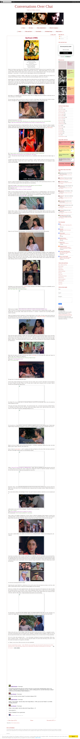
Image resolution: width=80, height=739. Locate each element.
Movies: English (61, 114)
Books (19, 31)
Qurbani (24, 646)
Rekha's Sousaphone (61, 279)
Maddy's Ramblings (61, 271)
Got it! (73, 736)
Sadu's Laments (61, 126)
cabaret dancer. (50, 127)
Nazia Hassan (20, 646)
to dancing (25, 286)
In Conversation (61, 112)
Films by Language (54, 27)
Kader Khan (10, 646)
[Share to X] (16, 648)
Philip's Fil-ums (61, 277)
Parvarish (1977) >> (51, 720)
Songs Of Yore (62, 242)
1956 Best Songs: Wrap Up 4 (64, 243)
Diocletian (61, 210)
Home (23, 27)
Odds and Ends (28, 31)
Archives (59, 107)
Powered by (63, 56)
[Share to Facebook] (18, 648)
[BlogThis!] (15, 648)
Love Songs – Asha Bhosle (65, 163)
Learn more (38, 737)
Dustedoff (61, 229)
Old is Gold (60, 274)
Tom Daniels (38, 31)
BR (60, 224)
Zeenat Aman (48, 646)
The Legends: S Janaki (64, 146)
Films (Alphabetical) (41, 27)
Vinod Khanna (36, 646)
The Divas (60, 128)
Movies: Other (60, 118)
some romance (17, 449)
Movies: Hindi (15, 646)
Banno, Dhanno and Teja (62, 264)
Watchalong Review (42, 646)
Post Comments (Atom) (15, 722)
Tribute (59, 134)
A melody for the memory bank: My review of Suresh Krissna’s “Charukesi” (66, 248)
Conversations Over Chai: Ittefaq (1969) (63, 179)
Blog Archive (59, 31)
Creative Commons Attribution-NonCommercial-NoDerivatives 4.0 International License (65, 314)
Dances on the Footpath (64, 256)
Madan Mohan (60, 269)
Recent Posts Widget (61, 166)
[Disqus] (31, 666)
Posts (61, 36)
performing (34, 355)
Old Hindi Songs (48, 31)
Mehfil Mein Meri (63, 238)
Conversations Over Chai (34, 6)
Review (27, 646)
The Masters (60, 133)
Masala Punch (62, 233)
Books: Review (61, 109)
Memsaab (60, 272)
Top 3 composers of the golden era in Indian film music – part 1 (65, 253)
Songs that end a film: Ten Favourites (65, 230)
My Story (31, 27)
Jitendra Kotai (62, 205)
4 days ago (61, 175)
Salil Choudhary (61, 280)
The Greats (60, 130)
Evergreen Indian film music (65, 251)
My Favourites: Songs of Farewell (70, 63)
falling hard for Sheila (41, 316)
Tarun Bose (60, 282)
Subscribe (65, 52)
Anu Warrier (62, 178)
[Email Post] (53, 646)
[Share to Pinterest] (19, 648)
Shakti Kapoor (31, 646)
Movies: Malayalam (61, 117)
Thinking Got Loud (63, 246)
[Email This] (14, 648)
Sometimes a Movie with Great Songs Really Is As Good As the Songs (65, 258)
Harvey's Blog (60, 266)
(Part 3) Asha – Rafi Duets (64, 239)
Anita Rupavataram (63, 215)
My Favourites (60, 120)
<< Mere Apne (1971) (12, 720)
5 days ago (70, 179)
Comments (62, 38)
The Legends (60, 131)
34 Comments (10, 647)
